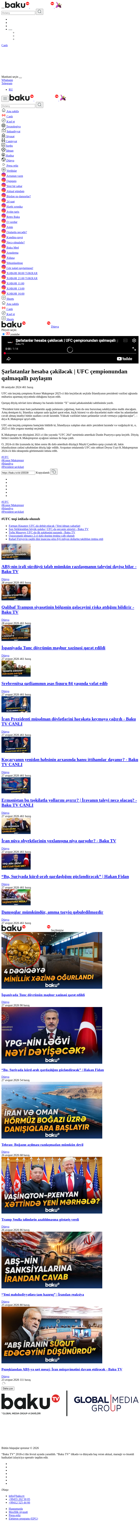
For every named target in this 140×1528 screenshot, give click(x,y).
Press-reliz (15, 1515)
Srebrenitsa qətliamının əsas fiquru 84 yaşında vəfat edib (54, 683)
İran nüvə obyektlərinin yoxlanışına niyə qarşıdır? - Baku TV (58, 840)
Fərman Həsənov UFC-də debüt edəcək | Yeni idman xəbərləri (44, 525)
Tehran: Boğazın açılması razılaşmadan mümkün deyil (42, 1145)
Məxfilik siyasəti (18, 1512)
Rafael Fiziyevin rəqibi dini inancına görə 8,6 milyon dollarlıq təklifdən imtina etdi (56, 539)
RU (11, 89)
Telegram (6, 83)
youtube (15, 334)
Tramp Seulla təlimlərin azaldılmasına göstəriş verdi (40, 1219)
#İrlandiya (7, 463)
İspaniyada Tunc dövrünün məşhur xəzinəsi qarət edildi (53, 647)
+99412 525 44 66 (19, 1502)
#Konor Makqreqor (12, 460)
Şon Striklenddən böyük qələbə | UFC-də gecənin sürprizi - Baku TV (49, 529)
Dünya (55, 326)
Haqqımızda (16, 1508)
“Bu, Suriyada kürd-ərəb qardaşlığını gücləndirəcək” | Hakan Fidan (65, 876)
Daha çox (8, 1388)
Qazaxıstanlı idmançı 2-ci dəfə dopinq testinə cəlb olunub (42, 535)
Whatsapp (7, 80)
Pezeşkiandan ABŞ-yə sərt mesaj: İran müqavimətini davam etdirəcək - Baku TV (61, 1369)
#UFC (5, 457)
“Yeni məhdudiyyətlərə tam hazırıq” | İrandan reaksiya (42, 1294)
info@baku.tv (17, 1495)
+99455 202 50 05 (19, 1499)
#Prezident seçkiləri (12, 466)
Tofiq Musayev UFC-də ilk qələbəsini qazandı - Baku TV (42, 532)
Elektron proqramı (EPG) (23, 1518)
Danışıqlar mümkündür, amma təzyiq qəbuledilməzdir (52, 912)
